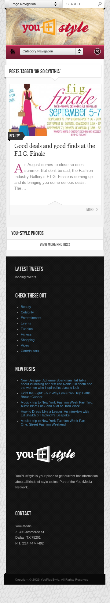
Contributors (30, 351)
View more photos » (55, 245)
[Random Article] (97, 53)
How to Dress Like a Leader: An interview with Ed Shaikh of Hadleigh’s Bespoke (55, 413)
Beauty (26, 307)
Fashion (27, 329)
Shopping (28, 340)
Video (25, 345)
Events (26, 323)
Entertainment (31, 318)
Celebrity (27, 312)
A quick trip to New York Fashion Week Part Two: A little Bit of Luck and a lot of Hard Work (57, 404)
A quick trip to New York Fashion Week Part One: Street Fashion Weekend (53, 422)
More (90, 209)
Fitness (26, 334)
